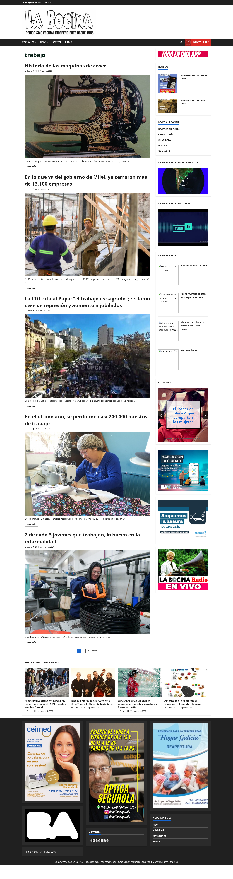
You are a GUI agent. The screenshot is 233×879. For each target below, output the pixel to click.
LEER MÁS (32, 167)
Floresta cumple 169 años (194, 265)
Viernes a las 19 (189, 350)
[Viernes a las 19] (168, 359)
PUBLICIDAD (164, 145)
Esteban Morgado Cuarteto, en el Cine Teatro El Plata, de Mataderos (92, 702)
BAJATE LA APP (201, 42)
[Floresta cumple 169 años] (168, 274)
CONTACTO (164, 150)
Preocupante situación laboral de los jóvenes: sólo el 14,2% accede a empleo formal (45, 704)
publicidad (158, 830)
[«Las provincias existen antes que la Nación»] (168, 302)
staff (155, 824)
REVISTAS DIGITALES (169, 129)
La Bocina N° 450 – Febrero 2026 (191, 102)
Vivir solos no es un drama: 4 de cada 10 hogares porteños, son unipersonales (183, 415)
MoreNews (158, 861)
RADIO (68, 42)
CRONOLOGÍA (165, 134)
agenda (156, 841)
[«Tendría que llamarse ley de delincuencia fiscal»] (168, 330)
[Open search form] (181, 42)
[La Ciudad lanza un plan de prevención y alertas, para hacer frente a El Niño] (140, 682)
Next (94, 650)
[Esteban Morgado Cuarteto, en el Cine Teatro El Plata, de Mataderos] (93, 682)
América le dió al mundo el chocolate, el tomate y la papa (182, 702)
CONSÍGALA (164, 139)
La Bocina (28, 71)
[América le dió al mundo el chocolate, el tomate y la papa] (186, 682)
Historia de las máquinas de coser (65, 65)
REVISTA (56, 42)
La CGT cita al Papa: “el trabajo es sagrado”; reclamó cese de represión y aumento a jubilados (87, 302)
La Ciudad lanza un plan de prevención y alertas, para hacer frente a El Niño (137, 704)
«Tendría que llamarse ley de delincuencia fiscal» (193, 325)
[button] (167, 438)
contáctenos (159, 835)
